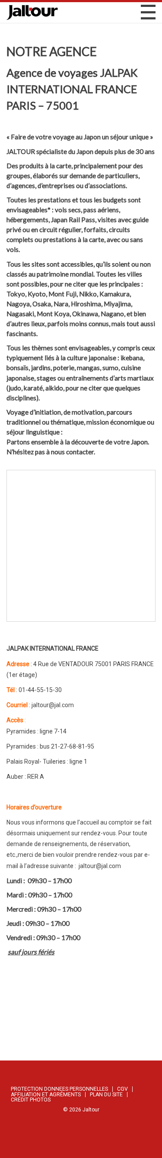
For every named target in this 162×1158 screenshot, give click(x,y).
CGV (122, 1089)
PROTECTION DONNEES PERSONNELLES (59, 1089)
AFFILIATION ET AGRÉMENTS (46, 1094)
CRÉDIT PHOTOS (31, 1099)
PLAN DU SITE (106, 1094)
